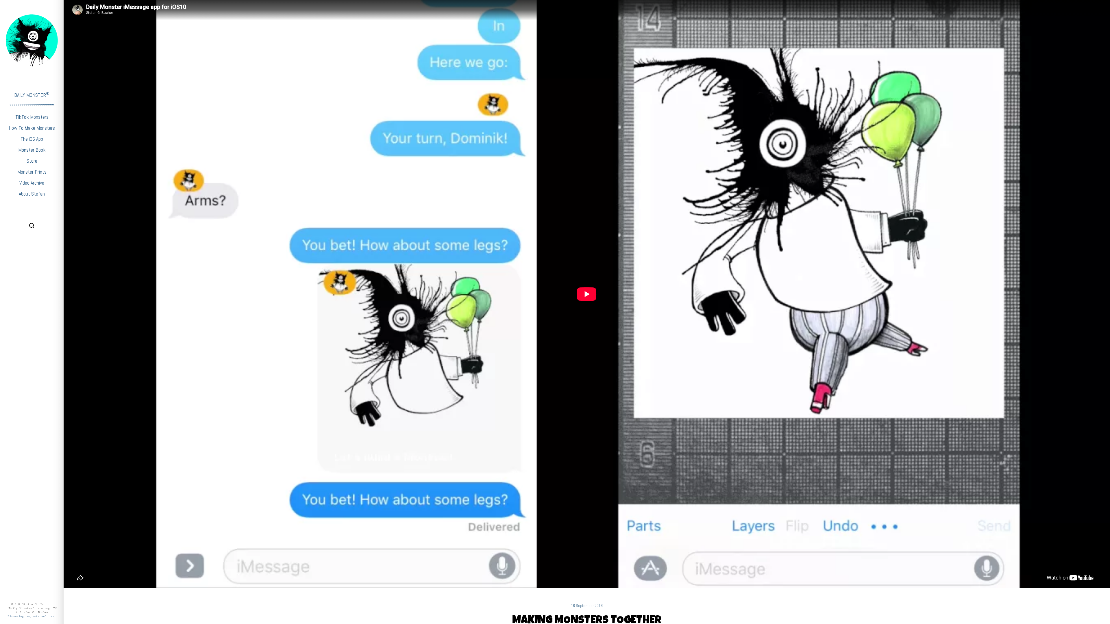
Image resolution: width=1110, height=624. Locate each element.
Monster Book (32, 149)
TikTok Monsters (32, 117)
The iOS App (32, 138)
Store (32, 160)
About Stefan (32, 193)
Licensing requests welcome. (32, 616)
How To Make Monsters (32, 128)
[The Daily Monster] (32, 40)
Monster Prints (32, 171)
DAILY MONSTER (31, 94)
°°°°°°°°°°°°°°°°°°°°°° (32, 106)
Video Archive (31, 182)
